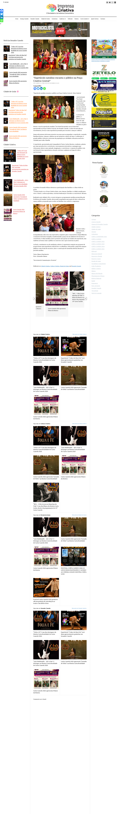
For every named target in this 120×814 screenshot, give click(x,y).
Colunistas (54, 19)
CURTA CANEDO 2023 (98, 244)
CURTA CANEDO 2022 (98, 241)
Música (94, 271)
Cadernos (61, 19)
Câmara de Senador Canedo (100, 224)
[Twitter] (38, 88)
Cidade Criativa (45, 266)
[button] (34, 298)
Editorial (70, 19)
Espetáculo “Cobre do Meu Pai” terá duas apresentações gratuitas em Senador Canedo (17, 57)
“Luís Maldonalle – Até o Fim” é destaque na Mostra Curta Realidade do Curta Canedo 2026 (18, 66)
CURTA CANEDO (96, 239)
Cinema (76, 19)
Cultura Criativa (54, 266)
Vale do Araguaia (96, 293)
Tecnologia (95, 291)
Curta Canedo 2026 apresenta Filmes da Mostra (19, 211)
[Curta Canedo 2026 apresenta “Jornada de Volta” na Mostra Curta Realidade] (6, 74)
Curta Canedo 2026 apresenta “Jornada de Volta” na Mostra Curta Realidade (18, 74)
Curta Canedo (84, 19)
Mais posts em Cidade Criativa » (80, 334)
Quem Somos (95, 19)
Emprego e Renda (97, 256)
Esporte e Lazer (96, 259)
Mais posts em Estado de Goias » (79, 515)
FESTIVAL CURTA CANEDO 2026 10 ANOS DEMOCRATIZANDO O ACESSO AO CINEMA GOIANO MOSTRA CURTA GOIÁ (73, 571)
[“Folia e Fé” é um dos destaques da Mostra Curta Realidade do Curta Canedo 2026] (7, 49)
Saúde (93, 281)
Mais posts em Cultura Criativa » (79, 423)
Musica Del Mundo (97, 273)
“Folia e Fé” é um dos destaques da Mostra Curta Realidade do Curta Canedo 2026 (22, 154)
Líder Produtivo (96, 266)
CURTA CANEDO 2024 (98, 246)
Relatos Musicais (96, 278)
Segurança (95, 283)
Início (16, 19)
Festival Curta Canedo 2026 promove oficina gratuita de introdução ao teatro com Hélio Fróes (45, 601)
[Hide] (0, 23)
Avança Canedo (24, 19)
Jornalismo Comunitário (99, 264)
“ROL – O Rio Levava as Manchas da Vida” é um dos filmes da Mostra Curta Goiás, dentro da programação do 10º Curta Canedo (47, 297)
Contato (102, 19)
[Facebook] (34, 88)
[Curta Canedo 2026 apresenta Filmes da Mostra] (6, 83)
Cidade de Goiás (45, 19)
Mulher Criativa (96, 268)
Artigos (94, 219)
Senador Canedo (34, 19)
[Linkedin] (41, 88)
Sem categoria (96, 286)
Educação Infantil (97, 254)
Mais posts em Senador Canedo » (79, 608)
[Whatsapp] (44, 88)
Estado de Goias (64, 266)
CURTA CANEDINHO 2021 (99, 236)
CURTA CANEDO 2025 (98, 249)
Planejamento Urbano (98, 276)
